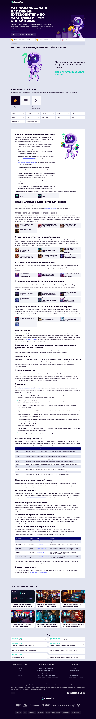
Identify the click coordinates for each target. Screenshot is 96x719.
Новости (83, 2)
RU (12, 693)
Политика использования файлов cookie (37, 717)
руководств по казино (50, 208)
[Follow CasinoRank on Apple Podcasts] (84, 693)
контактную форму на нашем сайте (39, 572)
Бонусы (58, 2)
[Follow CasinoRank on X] (74, 693)
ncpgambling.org (40, 544)
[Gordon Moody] (46, 705)
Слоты (20, 675)
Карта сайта (65, 717)
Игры (51, 2)
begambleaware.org (41, 548)
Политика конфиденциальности (74, 677)
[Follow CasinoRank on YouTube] (77, 693)
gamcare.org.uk (40, 552)
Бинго (20, 668)
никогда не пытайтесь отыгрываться (36, 497)
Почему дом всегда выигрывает (46, 668)
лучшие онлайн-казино (30, 339)
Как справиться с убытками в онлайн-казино (46, 677)
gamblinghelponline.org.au (43, 556)
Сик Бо (20, 673)
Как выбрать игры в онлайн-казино (46, 670)
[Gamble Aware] (64, 705)
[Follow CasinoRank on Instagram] (71, 693)
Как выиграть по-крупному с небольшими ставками (46, 673)
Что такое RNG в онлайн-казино (46, 675)
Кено (20, 670)
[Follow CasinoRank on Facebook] (68, 693)
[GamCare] (34, 705)
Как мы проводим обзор (74, 673)
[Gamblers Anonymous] (25, 705)
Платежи (65, 2)
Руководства (74, 2)
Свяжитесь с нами (74, 670)
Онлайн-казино (42, 2)
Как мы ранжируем (74, 675)
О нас (74, 668)
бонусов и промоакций (29, 158)
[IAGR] (18, 705)
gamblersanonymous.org (42, 540)
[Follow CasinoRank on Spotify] (81, 693)
